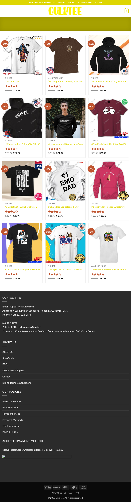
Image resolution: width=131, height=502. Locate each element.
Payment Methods (12, 419)
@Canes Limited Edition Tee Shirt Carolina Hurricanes (31, 144)
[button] (4, 11)
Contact (6, 376)
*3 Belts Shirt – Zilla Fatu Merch (21, 206)
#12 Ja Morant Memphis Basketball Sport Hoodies (30, 269)
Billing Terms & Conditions (16, 382)
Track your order (11, 425)
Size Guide (8, 358)
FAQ (5, 364)
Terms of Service (11, 413)
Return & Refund (11, 401)
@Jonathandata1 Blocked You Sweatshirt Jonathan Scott (76, 144)
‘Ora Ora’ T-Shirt (13, 81)
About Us (7, 351)
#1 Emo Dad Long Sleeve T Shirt (63, 206)
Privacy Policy (10, 407)
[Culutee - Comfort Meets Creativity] (65, 11)
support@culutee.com (22, 306)
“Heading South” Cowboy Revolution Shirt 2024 (71, 81)
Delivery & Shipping (13, 370)
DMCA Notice (10, 432)
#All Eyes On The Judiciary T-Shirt (65, 269)
